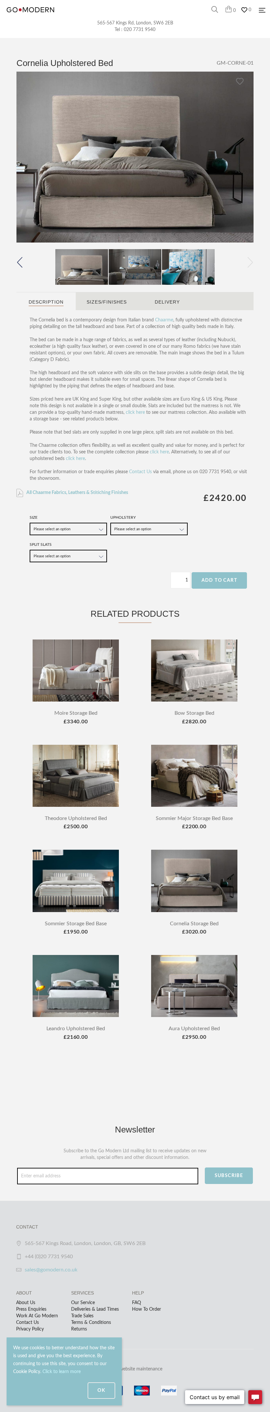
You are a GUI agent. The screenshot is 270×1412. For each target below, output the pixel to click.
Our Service (83, 1302)
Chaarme (164, 320)
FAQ (136, 1302)
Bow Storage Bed (194, 713)
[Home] (30, 16)
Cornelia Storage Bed (194, 923)
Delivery (167, 302)
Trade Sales (82, 1316)
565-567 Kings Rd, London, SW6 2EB (135, 23)
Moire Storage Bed (75, 713)
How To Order (146, 1309)
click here (135, 412)
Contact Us (140, 472)
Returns (79, 1329)
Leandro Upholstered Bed (75, 1028)
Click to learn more (61, 1371)
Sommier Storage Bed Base (76, 923)
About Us (25, 1302)
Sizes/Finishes (107, 302)
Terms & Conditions (91, 1322)
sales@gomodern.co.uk (51, 1269)
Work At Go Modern (37, 1316)
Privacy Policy (30, 1329)
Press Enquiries (31, 1309)
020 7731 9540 (139, 29)
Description (46, 302)
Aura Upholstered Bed (194, 1028)
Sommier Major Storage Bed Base (194, 818)
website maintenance (141, 1369)
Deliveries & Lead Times (95, 1309)
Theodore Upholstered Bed (76, 818)
